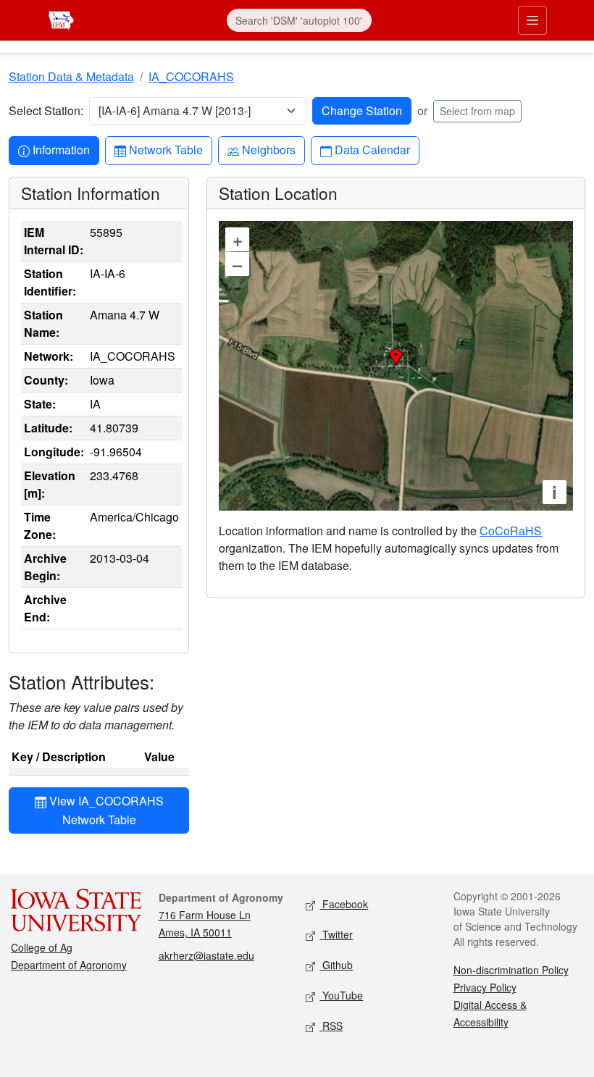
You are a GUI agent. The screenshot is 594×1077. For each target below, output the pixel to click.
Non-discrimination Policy (511, 970)
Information (61, 149)
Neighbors (268, 149)
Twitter (336, 934)
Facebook (343, 904)
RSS (331, 1025)
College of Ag (41, 947)
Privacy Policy (484, 987)
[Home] (61, 18)
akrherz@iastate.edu (206, 955)
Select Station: (46, 110)
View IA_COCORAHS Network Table (105, 810)
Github (336, 964)
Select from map (477, 111)
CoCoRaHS (511, 530)
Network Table (165, 149)
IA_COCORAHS (191, 76)
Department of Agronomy (69, 964)
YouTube (341, 995)
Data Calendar (372, 149)
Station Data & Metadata (71, 76)
